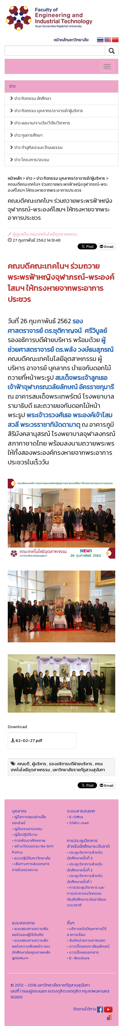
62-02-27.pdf (29, 740)
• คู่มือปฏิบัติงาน (24, 834)
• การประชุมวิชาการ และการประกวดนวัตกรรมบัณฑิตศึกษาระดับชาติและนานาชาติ (86, 896)
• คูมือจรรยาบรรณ (27, 829)
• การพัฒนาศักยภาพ (28, 840)
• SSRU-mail (78, 823)
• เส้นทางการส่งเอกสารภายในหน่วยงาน (31, 867)
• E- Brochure (78, 958)
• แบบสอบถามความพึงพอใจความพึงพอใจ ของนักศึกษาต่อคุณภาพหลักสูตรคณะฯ (31, 949)
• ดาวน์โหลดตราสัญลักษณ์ (88, 946)
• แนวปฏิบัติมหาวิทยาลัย (31, 858)
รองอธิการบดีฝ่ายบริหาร (70, 764)
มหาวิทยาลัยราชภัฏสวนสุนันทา (79, 770)
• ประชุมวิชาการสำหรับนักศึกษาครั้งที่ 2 (85, 867)
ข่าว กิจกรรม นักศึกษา (32, 98)
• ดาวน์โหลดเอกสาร (83, 952)
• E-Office (75, 817)
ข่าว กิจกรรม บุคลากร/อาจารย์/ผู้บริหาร (48, 111)
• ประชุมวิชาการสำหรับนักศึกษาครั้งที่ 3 (85, 855)
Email (108, 246)
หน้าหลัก (15, 178)
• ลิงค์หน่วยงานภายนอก (86, 940)
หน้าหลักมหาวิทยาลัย (71, 40)
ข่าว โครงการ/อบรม (31, 160)
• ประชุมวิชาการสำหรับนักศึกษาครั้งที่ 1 (85, 879)
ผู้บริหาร (39, 764)
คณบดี (23, 764)
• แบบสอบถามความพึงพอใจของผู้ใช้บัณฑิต (30, 931)
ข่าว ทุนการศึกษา (27, 135)
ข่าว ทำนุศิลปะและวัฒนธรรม (37, 147)
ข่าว (12, 86)
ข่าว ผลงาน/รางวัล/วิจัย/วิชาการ (41, 123)
